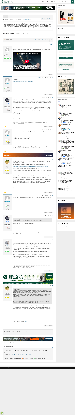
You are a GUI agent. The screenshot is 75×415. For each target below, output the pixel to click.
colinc (7, 245)
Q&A (48, 1)
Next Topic (49, 331)
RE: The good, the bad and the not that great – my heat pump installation (67, 173)
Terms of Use (71, 367)
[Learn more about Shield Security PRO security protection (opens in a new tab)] (2, 413)
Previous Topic (44, 331)
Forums (37, 1)
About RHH (64, 1)
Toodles (63, 138)
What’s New (11, 16)
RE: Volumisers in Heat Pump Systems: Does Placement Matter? (66, 105)
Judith (7, 135)
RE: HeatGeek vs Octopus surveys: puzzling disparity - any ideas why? (67, 151)
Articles (43, 1)
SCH (63, 186)
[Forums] (3, 19)
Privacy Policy (65, 367)
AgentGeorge (7, 201)
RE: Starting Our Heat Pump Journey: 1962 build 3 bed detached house (66, 181)
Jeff (7, 291)
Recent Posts (18, 16)
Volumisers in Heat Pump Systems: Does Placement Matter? (21, 354)
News (59, 1)
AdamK (7, 52)
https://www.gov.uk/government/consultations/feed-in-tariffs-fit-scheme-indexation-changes (30, 166)
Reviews (53, 1)
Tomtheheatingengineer (18, 352)
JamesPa (7, 103)
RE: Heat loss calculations (66, 112)
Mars (63, 109)
